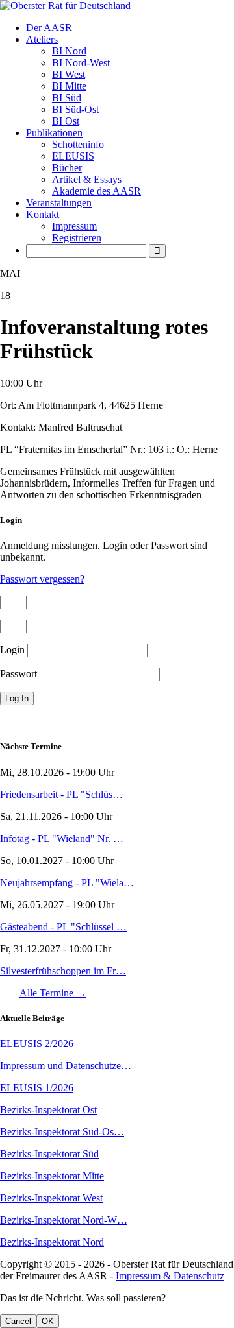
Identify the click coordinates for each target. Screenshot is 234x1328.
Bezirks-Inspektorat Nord (52, 1242)
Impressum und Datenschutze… (65, 1065)
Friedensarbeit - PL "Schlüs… (61, 794)
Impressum (74, 226)
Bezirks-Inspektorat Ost (48, 1109)
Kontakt (42, 214)
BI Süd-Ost (75, 109)
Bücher (67, 167)
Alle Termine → (53, 992)
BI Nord (69, 50)
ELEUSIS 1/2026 (36, 1087)
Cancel (18, 1321)
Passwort (18, 673)
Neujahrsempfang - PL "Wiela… (67, 882)
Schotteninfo (78, 144)
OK (48, 1321)
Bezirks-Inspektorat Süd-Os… (62, 1131)
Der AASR (49, 27)
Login (12, 649)
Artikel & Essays (87, 179)
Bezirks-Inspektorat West (51, 1197)
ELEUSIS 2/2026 (36, 1043)
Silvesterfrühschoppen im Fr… (63, 970)
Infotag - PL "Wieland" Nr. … (62, 838)
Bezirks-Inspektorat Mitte (52, 1175)
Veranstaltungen (59, 202)
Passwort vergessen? (42, 579)
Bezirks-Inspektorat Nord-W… (63, 1219)
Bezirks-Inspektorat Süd (49, 1153)
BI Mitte (69, 85)
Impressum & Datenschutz (170, 1275)
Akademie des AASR (96, 191)
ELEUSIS (73, 156)
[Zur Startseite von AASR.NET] (117, 6)
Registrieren (76, 237)
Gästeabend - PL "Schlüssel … (63, 926)
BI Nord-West (81, 62)
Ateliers (42, 39)
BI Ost (65, 121)
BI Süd (66, 97)
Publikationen (54, 132)
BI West (68, 74)
